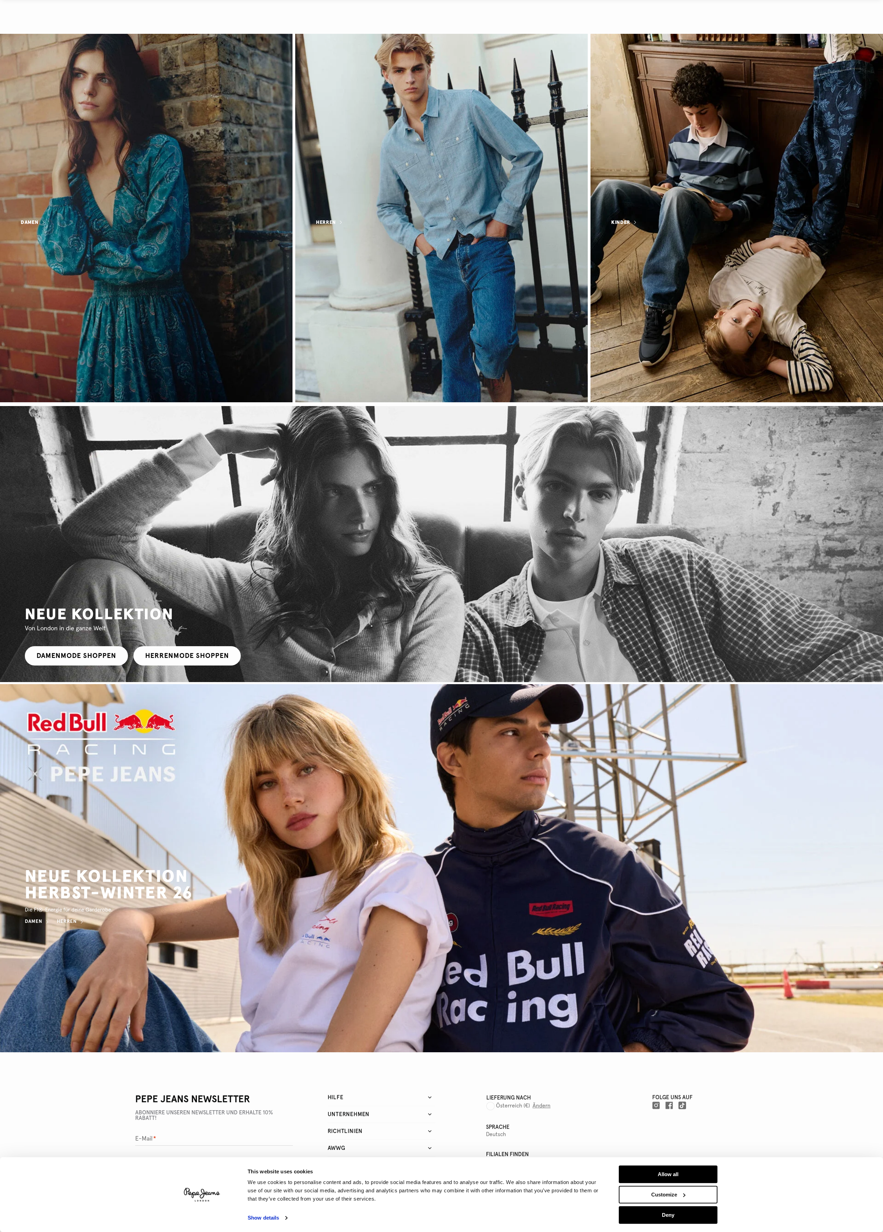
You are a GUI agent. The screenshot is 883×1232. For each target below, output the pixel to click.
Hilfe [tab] (336, 1097)
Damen (30, 222)
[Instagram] (656, 1105)
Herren (326, 222)
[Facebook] (669, 1105)
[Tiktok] (682, 1105)
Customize (664, 1194)
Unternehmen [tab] (349, 1114)
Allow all (668, 1174)
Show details (263, 1218)
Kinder (620, 222)
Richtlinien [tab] (345, 1131)
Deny (668, 1215)
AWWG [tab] (336, 1148)
